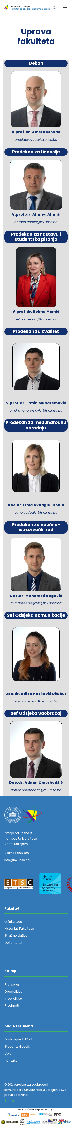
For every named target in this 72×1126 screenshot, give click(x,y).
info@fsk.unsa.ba (17, 860)
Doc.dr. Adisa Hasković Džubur (36, 693)
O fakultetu (13, 921)
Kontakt (10, 1060)
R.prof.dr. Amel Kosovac (36, 132)
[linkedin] (12, 1100)
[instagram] (19, 1100)
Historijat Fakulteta (19, 928)
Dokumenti (13, 942)
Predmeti (11, 1005)
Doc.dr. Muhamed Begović (36, 595)
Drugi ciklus (13, 991)
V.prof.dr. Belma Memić (36, 311)
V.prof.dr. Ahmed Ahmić (36, 214)
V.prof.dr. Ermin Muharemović (36, 403)
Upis (7, 1053)
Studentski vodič (17, 1046)
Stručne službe (15, 935)
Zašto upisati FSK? (18, 1039)
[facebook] (5, 1100)
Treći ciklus (13, 998)
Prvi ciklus (12, 984)
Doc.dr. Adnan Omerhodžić (36, 782)
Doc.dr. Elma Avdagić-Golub (36, 505)
